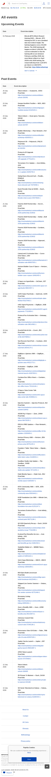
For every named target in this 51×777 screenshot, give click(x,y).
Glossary (25, 728)
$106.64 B (37, 8)
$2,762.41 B (15, 8)
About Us (25, 710)
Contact (25, 716)
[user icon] (44, 3)
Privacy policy (25, 741)
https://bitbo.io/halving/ (40, 67)
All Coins (26, 722)
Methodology (25, 735)
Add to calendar (30, 70)
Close (29, 759)
